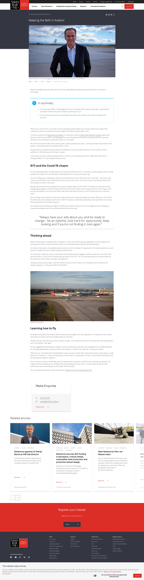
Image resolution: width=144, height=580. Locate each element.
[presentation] (17, 497)
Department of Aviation (55, 135)
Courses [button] (35, 6)
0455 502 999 (45, 398)
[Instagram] (20, 557)
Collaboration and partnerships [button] (67, 6)
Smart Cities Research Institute (90, 135)
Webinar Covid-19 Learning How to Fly (78, 370)
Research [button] (84, 6)
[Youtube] (16, 557)
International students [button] (99, 6)
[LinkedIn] (24, 557)
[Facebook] (11, 557)
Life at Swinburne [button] (47, 6)
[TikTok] (29, 557)
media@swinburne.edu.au (49, 401)
